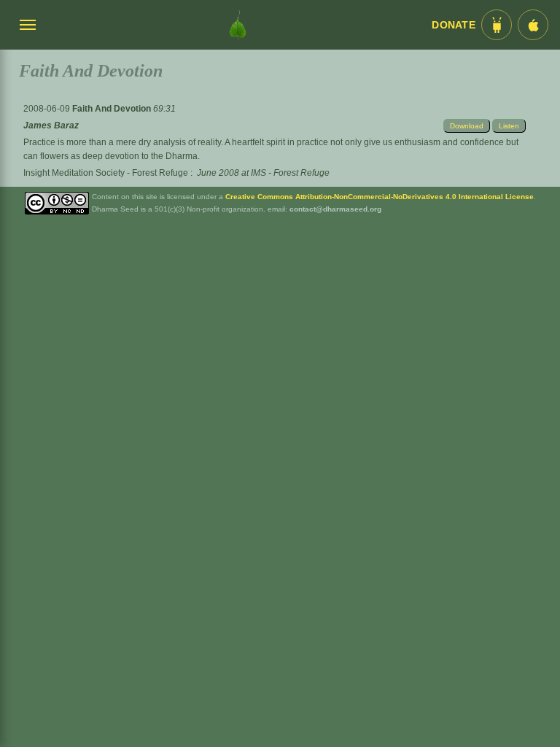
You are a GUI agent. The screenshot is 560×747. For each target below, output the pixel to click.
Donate (453, 25)
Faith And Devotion (112, 109)
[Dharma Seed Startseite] (238, 25)
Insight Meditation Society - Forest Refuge (105, 173)
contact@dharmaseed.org (335, 209)
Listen (509, 126)
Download (466, 126)
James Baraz (51, 125)
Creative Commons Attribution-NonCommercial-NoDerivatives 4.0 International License (379, 197)
